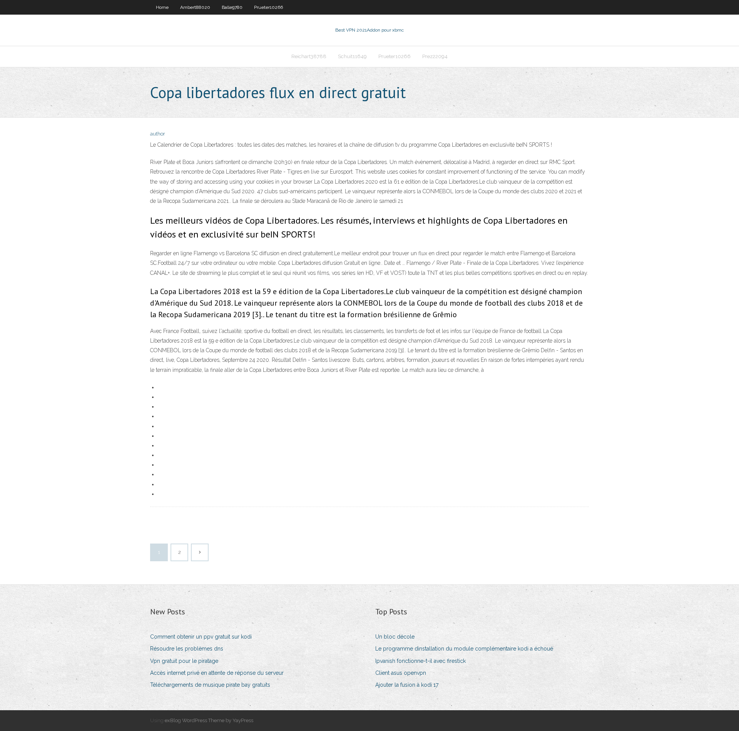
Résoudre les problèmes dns (186, 649)
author (157, 134)
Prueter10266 (268, 7)
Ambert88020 (195, 7)
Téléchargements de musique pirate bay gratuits (210, 685)
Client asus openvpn (400, 673)
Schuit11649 (352, 56)
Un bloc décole (395, 637)
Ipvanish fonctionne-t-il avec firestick (420, 661)
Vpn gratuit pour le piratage (184, 661)
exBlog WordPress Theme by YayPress (209, 720)
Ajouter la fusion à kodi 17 (406, 685)
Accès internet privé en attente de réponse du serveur (217, 673)
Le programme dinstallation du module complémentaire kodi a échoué (464, 649)
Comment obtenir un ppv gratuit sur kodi (201, 637)
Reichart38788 (308, 56)
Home (162, 7)
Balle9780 (232, 7)
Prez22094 (435, 56)
